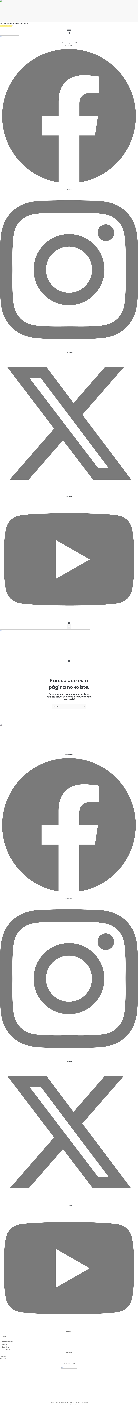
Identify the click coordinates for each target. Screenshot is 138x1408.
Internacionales (7, 1342)
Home (4, 1336)
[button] (69, 626)
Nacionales (6, 1339)
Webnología (73, 1405)
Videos (4, 1344)
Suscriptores (6, 1347)
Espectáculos (7, 1350)
